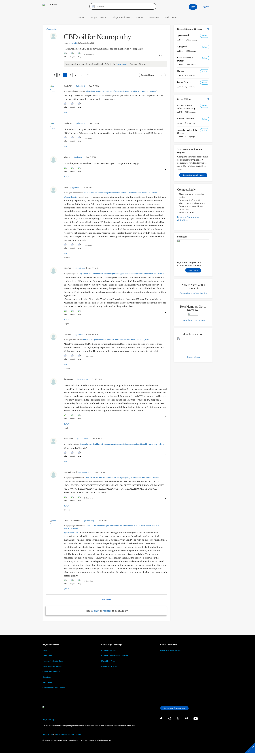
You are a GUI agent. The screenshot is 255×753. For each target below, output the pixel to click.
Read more (193, 270)
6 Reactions (89, 55)
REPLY (66, 112)
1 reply (66, 324)
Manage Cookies (74, 734)
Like (65, 57)
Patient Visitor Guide (109, 666)
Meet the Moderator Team (52, 661)
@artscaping (89, 521)
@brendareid (70, 196)
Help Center (171, 17)
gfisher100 (78, 43)
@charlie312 (80, 86)
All (208, 29)
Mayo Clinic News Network (170, 650)
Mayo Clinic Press (108, 661)
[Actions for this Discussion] (165, 55)
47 (87, 75)
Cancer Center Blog (108, 650)
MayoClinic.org (48, 720)
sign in (95, 610)
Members (154, 17)
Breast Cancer (184, 82)
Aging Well (182, 46)
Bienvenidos (193, 357)
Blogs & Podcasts (121, 17)
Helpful (72, 57)
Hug (79, 57)
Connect (52, 4)
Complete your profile (193, 320)
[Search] (92, 6)
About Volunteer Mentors (52, 666)
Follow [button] (204, 36)
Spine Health (183, 35)
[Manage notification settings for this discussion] (160, 55)
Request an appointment (193, 175)
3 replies (67, 257)
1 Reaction (88, 138)
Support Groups (98, 17)
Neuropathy (51, 29)
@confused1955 (84, 472)
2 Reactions (88, 356)
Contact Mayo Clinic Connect (53, 688)
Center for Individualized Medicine (114, 656)
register (107, 610)
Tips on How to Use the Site (193, 292)
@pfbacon (78, 157)
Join (193, 6)
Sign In (206, 6)
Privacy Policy (61, 734)
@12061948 (80, 268)
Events (139, 17)
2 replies (67, 368)
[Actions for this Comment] (165, 105)
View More (106, 599)
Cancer (180, 70)
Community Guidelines (51, 672)
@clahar (75, 187)
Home (81, 17)
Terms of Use (47, 734)
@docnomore (82, 379)
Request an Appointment (174, 708)
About (44, 650)
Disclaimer (46, 677)
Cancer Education (185, 118)
